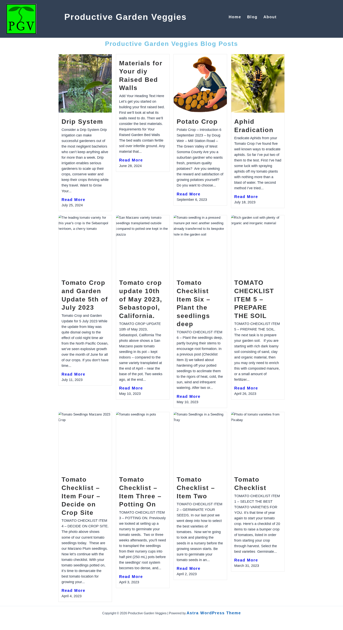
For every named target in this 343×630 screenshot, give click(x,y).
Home (235, 17)
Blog (252, 17)
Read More (73, 199)
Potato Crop (197, 121)
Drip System (82, 121)
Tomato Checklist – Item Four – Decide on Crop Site (81, 496)
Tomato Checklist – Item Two (196, 488)
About (270, 17)
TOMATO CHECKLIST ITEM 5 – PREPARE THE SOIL (254, 299)
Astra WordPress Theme (214, 613)
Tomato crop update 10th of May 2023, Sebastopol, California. (140, 299)
